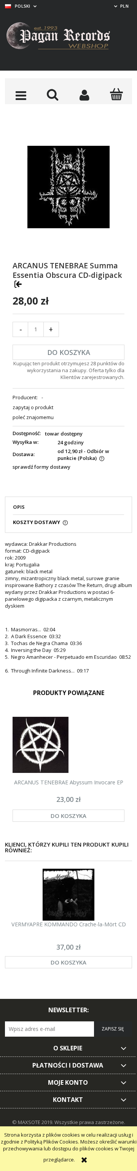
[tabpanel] (68, 607)
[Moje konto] (84, 95)
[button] (21, 95)
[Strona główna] (64, 37)
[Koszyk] (116, 94)
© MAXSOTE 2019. (33, 1122)
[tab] (68, 509)
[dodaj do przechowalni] (18, 284)
